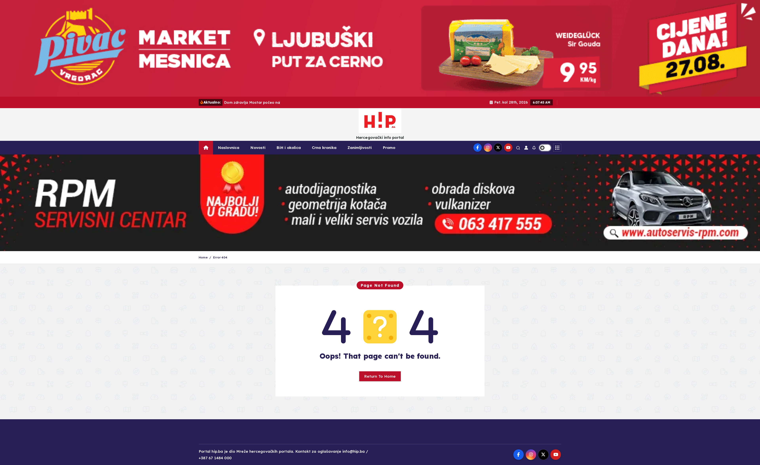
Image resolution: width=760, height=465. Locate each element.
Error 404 (220, 257)
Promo (389, 147)
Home (203, 257)
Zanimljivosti (360, 147)
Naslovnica (228, 147)
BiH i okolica (288, 147)
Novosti (257, 147)
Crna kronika (324, 147)
